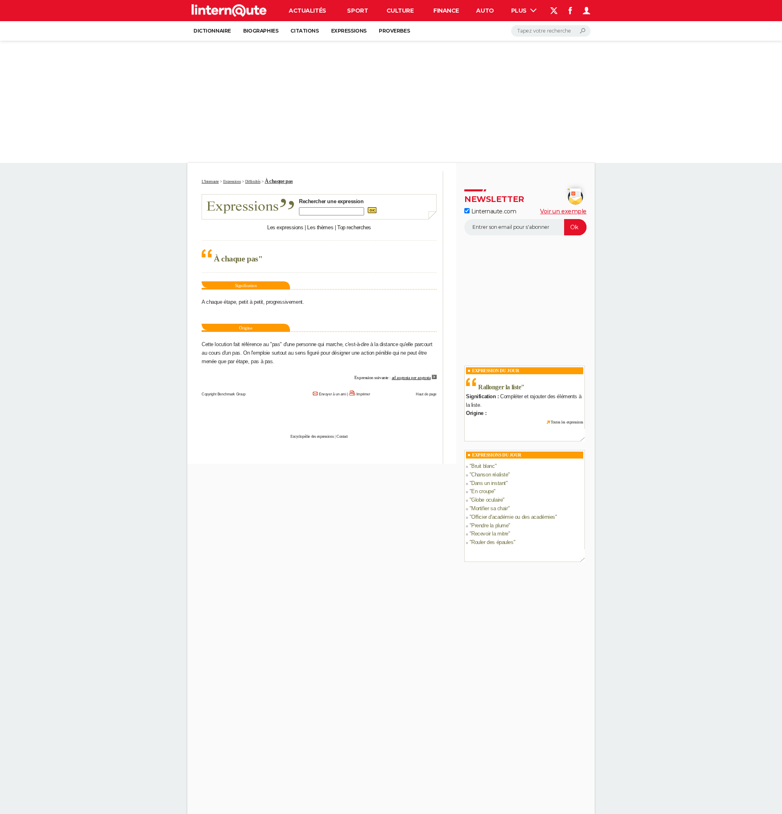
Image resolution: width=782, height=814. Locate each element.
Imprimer (363, 394)
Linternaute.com (493, 211)
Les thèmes (320, 227)
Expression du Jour (495, 370)
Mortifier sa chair (489, 508)
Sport (357, 10)
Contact (342, 436)
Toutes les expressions (567, 422)
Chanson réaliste (489, 475)
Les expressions (285, 227)
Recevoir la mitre (489, 534)
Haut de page (426, 394)
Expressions (349, 31)
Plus (519, 10)
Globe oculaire (487, 500)
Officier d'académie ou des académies (513, 517)
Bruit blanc (482, 466)
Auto (485, 10)
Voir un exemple (563, 211)
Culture (400, 10)
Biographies (260, 31)
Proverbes (394, 31)
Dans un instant (488, 483)
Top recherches (354, 227)
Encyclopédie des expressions (312, 436)
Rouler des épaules (492, 542)
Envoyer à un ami (332, 394)
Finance (446, 10)
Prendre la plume (489, 525)
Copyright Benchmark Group (224, 394)
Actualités (307, 10)
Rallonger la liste (499, 387)
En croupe (482, 491)
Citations (304, 31)
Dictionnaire (212, 31)
